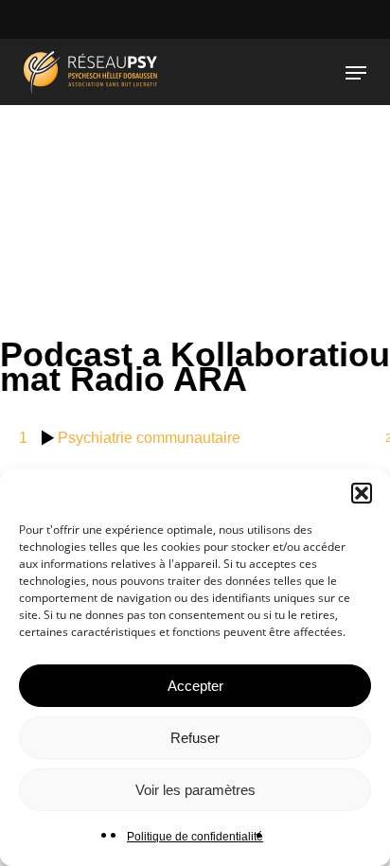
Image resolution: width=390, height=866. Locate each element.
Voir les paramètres (195, 790)
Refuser (195, 738)
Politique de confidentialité (195, 836)
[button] (361, 493)
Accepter (195, 686)
